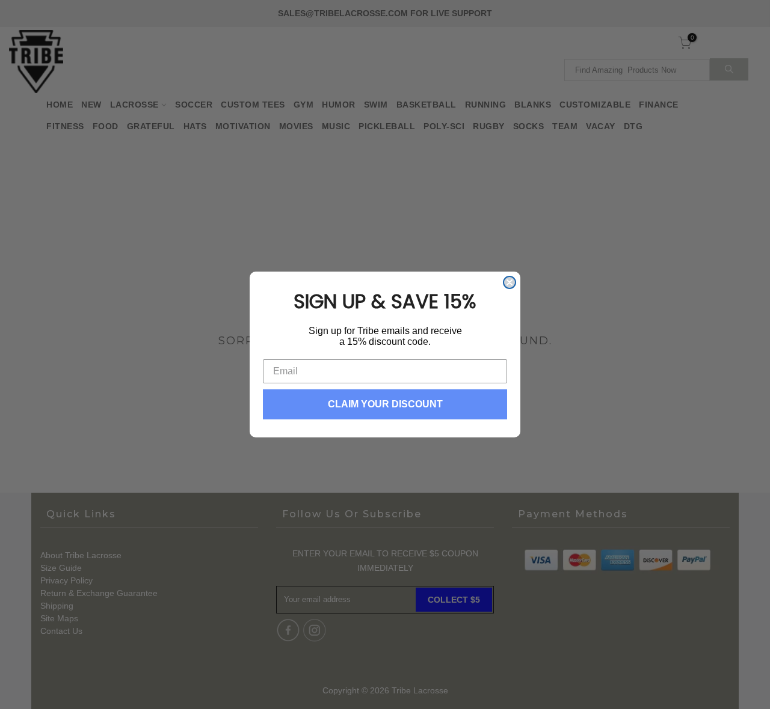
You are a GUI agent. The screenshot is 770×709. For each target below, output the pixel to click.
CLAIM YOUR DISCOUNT (385, 404)
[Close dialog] (510, 282)
